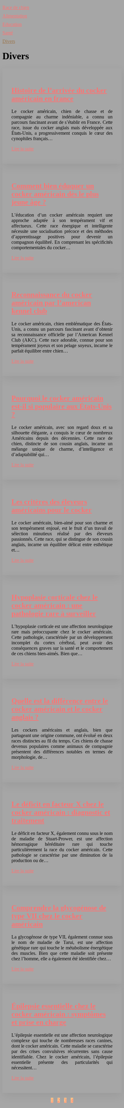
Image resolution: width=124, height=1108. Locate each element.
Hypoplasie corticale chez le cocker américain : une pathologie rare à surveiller (54, 605)
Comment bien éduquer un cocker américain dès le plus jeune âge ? (55, 194)
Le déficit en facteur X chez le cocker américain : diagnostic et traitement (60, 812)
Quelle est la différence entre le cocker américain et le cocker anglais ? (59, 709)
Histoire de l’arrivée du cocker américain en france (59, 94)
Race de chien (15, 7)
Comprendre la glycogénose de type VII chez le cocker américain (58, 916)
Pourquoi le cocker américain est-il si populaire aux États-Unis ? (61, 406)
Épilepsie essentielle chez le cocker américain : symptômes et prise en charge (58, 1014)
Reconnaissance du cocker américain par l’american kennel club (51, 303)
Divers (8, 41)
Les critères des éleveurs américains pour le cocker (51, 506)
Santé (7, 32)
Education (12, 24)
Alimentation (14, 15)
